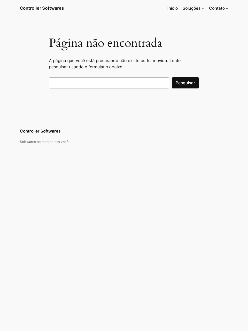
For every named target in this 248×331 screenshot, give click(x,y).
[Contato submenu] (227, 8)
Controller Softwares (42, 8)
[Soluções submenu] (203, 8)
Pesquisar (185, 82)
